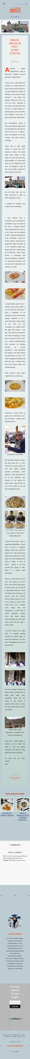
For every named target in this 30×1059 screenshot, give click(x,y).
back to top (15, 1041)
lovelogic (21, 1036)
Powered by (8, 1019)
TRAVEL (15, 778)
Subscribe (15, 1006)
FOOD (18, 777)
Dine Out (12, 777)
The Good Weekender (11, 1035)
